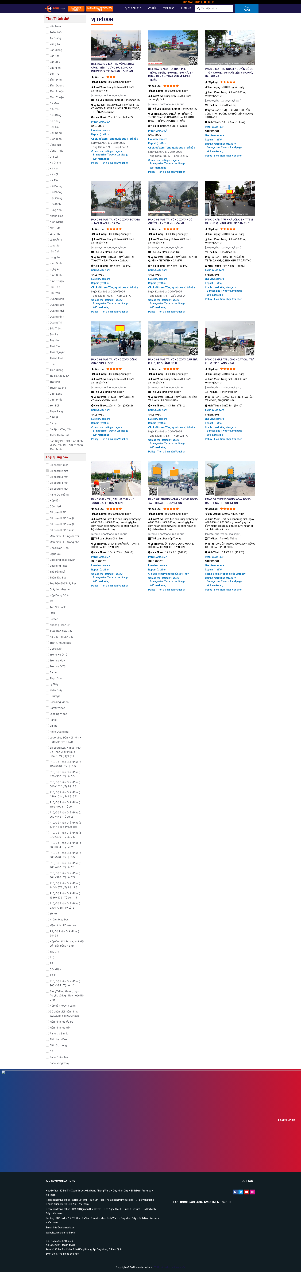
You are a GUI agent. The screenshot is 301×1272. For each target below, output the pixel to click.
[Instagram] (252, 1192)
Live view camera (100, 130)
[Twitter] (240, 1192)
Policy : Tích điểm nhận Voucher (109, 163)
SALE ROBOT (98, 126)
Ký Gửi (152, 8)
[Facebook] (235, 1192)
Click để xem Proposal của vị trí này (168, 573)
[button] (76, 9)
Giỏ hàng (247, 9)
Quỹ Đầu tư (133, 8)
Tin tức (168, 8)
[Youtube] (246, 1192)
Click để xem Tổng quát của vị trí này (114, 138)
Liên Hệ (186, 8)
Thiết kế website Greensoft (169, 1267)
